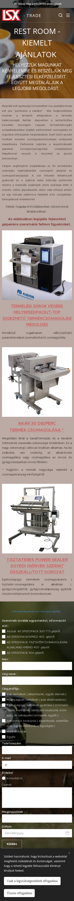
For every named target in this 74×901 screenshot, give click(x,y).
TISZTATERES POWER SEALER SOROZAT (37, 565)
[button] (60, 15)
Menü (68, 15)
